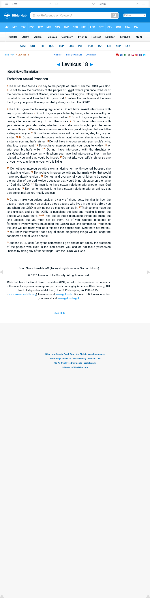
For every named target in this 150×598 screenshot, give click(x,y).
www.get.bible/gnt (68, 298)
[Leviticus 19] (145, 280)
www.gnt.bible (64, 294)
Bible (7, 55)
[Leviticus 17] (4, 280)
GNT (13, 55)
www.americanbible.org (22, 294)
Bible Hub (58, 313)
